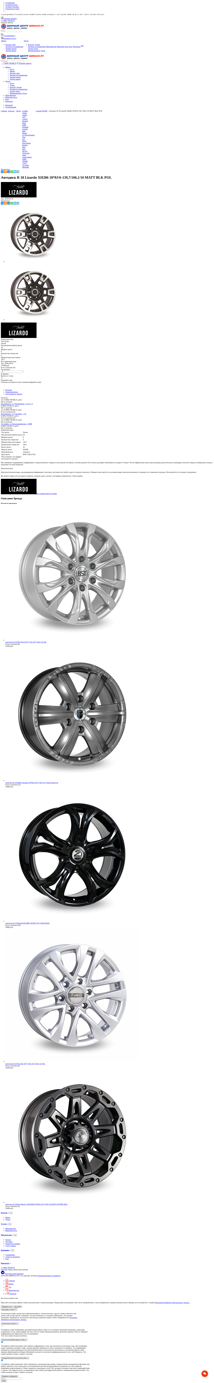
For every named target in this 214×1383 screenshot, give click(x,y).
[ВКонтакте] (2, 171)
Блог (7, 1259)
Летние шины (11, 51)
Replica (25, 145)
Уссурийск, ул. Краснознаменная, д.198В (16, 424)
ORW (24, 159)
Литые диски (33, 49)
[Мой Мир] (8, 171)
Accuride (25, 165)
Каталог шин (11, 45)
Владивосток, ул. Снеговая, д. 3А (13, 414)
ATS (24, 117)
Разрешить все (7, 1306)
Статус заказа (10, 1246)
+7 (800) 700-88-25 (8, 1268)
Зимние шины (11, 49)
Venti (24, 155)
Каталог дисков (34, 45)
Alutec (24, 113)
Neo (23, 137)
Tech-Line (26, 153)
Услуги (3, 1224)
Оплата (8, 1240)
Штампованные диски (36, 51)
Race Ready (26, 143)
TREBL (25, 161)
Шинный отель (11, 1231)
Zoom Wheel (27, 157)
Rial (23, 147)
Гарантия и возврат (12, 1244)
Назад (12, 69)
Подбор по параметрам (14, 47)
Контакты (5, 1263)
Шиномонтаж (10, 1228)
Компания (5, 1250)
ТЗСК (24, 163)
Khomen (25, 127)
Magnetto (25, 167)
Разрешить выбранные (9, 1376)
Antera (24, 115)
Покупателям (6, 1235)
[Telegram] (17, 171)
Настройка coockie (8, 1309)
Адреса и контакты (12, 1257)
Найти (4, 1381)
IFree (24, 123)
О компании (10, 1255)
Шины (12, 71)
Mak (24, 131)
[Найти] (2, 33)
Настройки (17, 1306)
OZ (23, 139)
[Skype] (14, 171)
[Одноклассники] (5, 171)
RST (24, 149)
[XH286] (33, 262)
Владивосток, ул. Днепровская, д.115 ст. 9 (17, 404)
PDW (24, 141)
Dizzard (25, 121)
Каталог (4, 1213)
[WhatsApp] (11, 171)
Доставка (8, 1242)
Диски (12, 85)
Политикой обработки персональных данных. (172, 1303)
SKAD (24, 151)
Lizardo (25, 129)
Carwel (24, 119)
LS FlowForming (28, 135)
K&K (24, 125)
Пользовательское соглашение (48, 1276)
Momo (24, 133)
